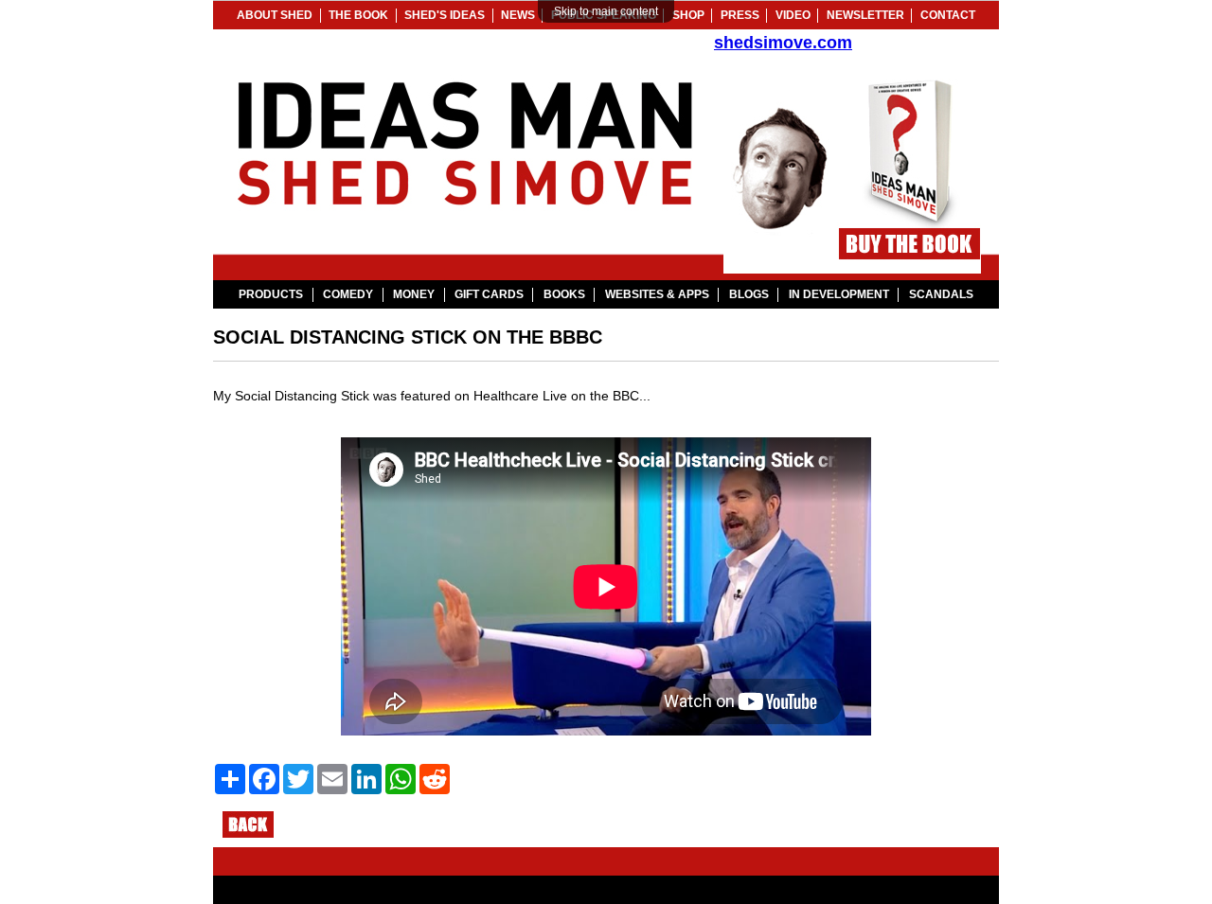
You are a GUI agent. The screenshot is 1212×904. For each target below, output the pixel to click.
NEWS (518, 15)
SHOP (688, 15)
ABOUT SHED (274, 15)
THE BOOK (358, 15)
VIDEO (793, 15)
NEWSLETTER (865, 15)
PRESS (740, 15)
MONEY (414, 294)
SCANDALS (941, 294)
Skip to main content (606, 11)
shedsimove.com (783, 42)
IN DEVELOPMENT (839, 294)
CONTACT (947, 15)
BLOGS (749, 294)
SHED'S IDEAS (444, 15)
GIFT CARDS (489, 294)
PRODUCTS (271, 294)
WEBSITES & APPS (657, 294)
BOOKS (564, 294)
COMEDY (348, 294)
